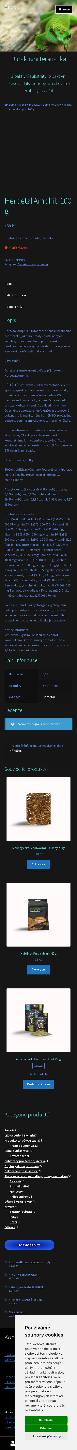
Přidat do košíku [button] (38, 1084)
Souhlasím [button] (46, 1420)
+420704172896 (15, 1360)
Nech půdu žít (17, 1312)
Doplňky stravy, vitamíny (57, 104)
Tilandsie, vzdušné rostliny (25, 1299)
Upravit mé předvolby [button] (46, 1436)
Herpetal (49, 697)
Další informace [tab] (15, 295)
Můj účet (13, 1443)
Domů (12, 104)
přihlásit (15, 751)
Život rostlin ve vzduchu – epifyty (29, 1262)
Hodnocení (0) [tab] (14, 307)
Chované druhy (29, 1245)
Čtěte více (38, 864)
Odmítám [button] (46, 1428)
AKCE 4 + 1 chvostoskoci (23, 1274)
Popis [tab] (8, 284)
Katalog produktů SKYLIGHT (26, 1287)
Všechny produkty (29, 104)
